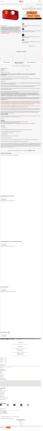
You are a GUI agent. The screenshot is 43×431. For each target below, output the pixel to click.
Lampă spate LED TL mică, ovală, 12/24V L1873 (11, 241)
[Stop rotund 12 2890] (21, 311)
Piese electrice (15, 4)
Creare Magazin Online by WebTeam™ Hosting (7, 418)
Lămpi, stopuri (21, 4)
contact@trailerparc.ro (5, 413)
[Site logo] (21, 1)
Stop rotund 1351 (4, 287)
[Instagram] (8, 405)
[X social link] (31, 14)
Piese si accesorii (9, 4)
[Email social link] (32, 14)
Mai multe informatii (3, 427)
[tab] (16, 66)
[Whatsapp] (28, 405)
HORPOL (32, 7)
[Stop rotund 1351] (21, 266)
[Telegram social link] (37, 14)
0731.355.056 (4, 412)
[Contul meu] (41, 1)
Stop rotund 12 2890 (5, 332)
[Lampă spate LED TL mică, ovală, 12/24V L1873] (21, 220)
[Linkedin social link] (35, 14)
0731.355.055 (4, 411)
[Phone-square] (14, 405)
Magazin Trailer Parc (4, 4)
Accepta (8, 427)
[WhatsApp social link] (36, 14)
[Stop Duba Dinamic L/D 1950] (21, 175)
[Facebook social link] (30, 14)
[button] (4, 199)
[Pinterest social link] (34, 14)
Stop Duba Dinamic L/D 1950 (7, 196)
